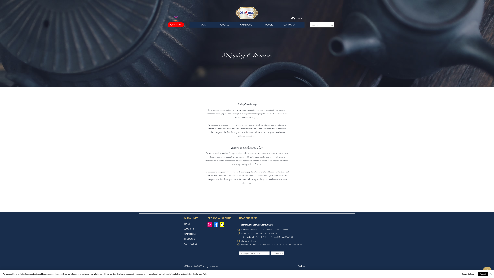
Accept (483, 274)
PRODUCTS (189, 239)
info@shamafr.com (249, 240)
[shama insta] (210, 224)
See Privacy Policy (199, 274)
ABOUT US (189, 229)
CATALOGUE (190, 234)
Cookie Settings (467, 274)
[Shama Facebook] (216, 224)
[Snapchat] (222, 224)
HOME (187, 224)
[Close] (490, 274)
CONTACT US (190, 243)
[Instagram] (176, 18)
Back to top (303, 266)
